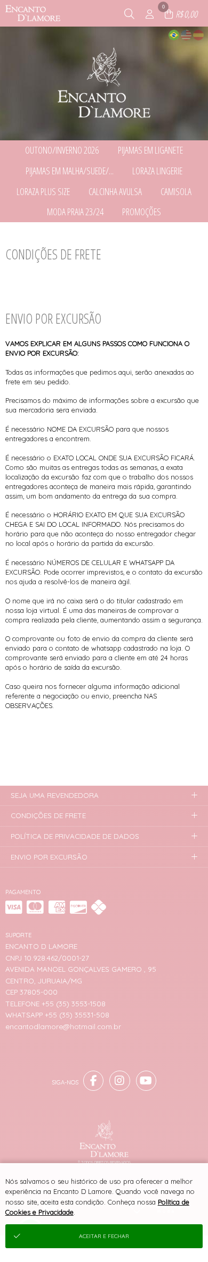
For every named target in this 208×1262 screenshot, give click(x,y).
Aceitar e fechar (104, 1236)
